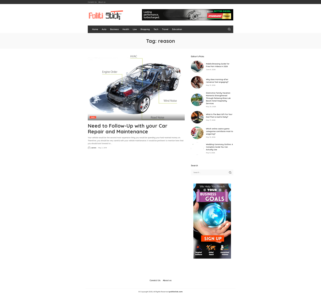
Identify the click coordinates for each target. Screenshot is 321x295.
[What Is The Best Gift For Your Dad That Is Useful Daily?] (197, 117)
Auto (93, 117)
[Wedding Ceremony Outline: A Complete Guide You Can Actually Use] (197, 148)
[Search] (229, 29)
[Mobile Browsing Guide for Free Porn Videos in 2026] (197, 66)
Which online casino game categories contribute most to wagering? (219, 131)
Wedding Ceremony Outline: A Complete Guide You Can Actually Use (219, 147)
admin (93, 148)
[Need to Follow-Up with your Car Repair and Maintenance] (136, 87)
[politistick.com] (106, 14)
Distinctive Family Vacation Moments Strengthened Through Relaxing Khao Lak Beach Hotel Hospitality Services (218, 98)
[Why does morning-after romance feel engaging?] (197, 82)
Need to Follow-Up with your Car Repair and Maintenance (127, 129)
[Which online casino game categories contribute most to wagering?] (197, 133)
